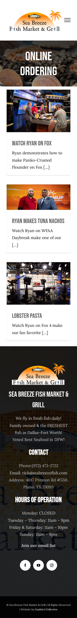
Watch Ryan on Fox (38, 104)
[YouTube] (38, 565)
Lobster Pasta (38, 276)
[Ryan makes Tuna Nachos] (38, 197)
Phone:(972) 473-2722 (38, 465)
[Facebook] (25, 565)
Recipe (42, 118)
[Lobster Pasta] (38, 283)
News (33, 118)
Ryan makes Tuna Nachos (38, 190)
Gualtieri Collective (46, 609)
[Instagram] (51, 565)
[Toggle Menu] (67, 20)
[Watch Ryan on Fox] (38, 111)
